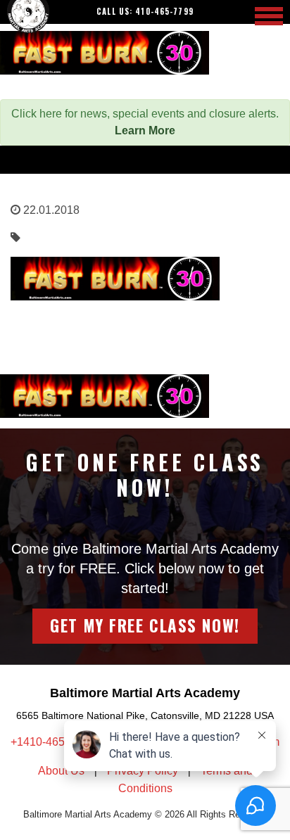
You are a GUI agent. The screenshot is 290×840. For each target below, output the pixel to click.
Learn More (145, 130)
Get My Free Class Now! (144, 625)
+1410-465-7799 (53, 742)
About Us (61, 771)
